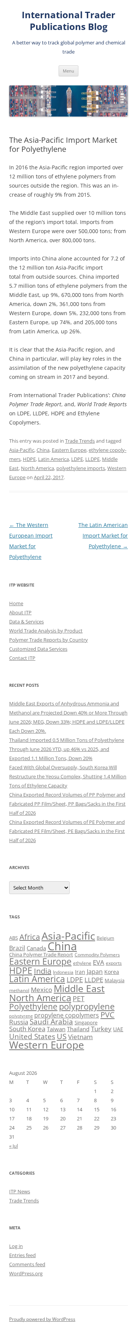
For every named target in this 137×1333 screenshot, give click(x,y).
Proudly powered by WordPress (42, 1319)
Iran (80, 971)
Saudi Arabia (51, 1021)
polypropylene (87, 1006)
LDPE (77, 459)
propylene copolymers (66, 1015)
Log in (16, 1246)
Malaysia (114, 980)
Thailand (78, 1029)
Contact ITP (22, 658)
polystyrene (21, 1016)
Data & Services (26, 621)
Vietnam (80, 1036)
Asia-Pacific (21, 449)
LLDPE (92, 459)
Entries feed (22, 1255)
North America (37, 468)
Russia (18, 1021)
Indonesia (63, 972)
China (43, 449)
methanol (19, 990)
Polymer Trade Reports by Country (48, 639)
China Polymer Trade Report (41, 954)
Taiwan (56, 1029)
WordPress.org (26, 1273)
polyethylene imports (80, 468)
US (62, 1036)
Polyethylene (33, 1006)
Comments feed (27, 1264)
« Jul (13, 1145)
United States (32, 1036)
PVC (107, 1014)
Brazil (17, 948)
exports (114, 963)
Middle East (79, 988)
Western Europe (46, 1045)
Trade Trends (80, 440)
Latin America (53, 459)
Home (16, 603)
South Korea (27, 1028)
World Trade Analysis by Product (46, 630)
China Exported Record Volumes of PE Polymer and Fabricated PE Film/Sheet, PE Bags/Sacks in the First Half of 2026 (67, 831)
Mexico (41, 989)
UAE (118, 1029)
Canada (36, 948)
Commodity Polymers (97, 955)
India (42, 971)
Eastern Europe (69, 449)
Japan (95, 971)
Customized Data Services (38, 648)
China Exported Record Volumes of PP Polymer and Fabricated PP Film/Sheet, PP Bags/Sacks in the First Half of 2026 (67, 803)
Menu (68, 71)
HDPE (29, 459)
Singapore (86, 1022)
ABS (13, 937)
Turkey (101, 1028)
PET (78, 998)
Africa (29, 937)
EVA (98, 962)
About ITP (20, 612)
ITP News (19, 1191)
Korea (111, 971)
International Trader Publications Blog (68, 21)
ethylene (82, 963)
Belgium (105, 938)
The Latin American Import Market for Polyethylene (103, 535)
